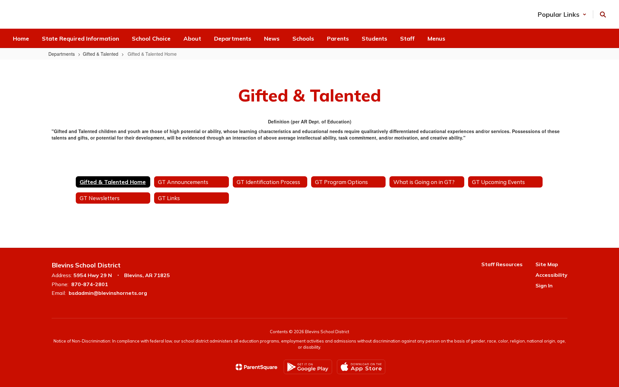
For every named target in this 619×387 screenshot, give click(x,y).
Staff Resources (502, 264)
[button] (561, 14)
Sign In (544, 285)
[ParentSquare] (256, 367)
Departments (61, 54)
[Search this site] (603, 14)
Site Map (546, 264)
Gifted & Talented (100, 54)
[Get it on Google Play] (308, 367)
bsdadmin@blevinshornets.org (108, 293)
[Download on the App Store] (361, 367)
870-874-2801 (89, 284)
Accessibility (551, 275)
